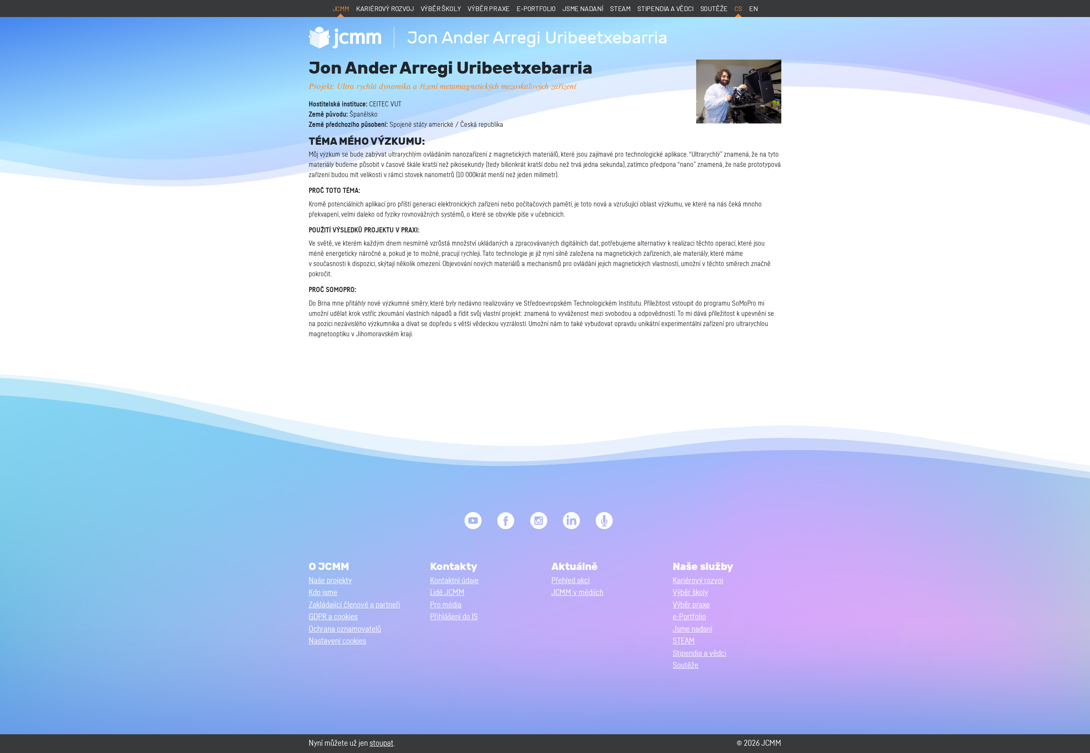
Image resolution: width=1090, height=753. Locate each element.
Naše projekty (330, 581)
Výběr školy (441, 8)
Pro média (446, 605)
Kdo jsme (323, 593)
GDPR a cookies (333, 617)
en (753, 8)
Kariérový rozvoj (385, 8)
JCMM (341, 8)
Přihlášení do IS (454, 617)
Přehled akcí (570, 581)
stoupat (381, 743)
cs (738, 8)
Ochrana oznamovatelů (345, 629)
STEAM (620, 8)
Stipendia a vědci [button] (699, 654)
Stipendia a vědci (665, 8)
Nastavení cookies (337, 641)
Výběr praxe (489, 8)
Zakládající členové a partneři (354, 605)
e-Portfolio (536, 8)
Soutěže (714, 8)
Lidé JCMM (447, 593)
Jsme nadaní (582, 8)
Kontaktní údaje (454, 581)
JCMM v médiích (577, 593)
